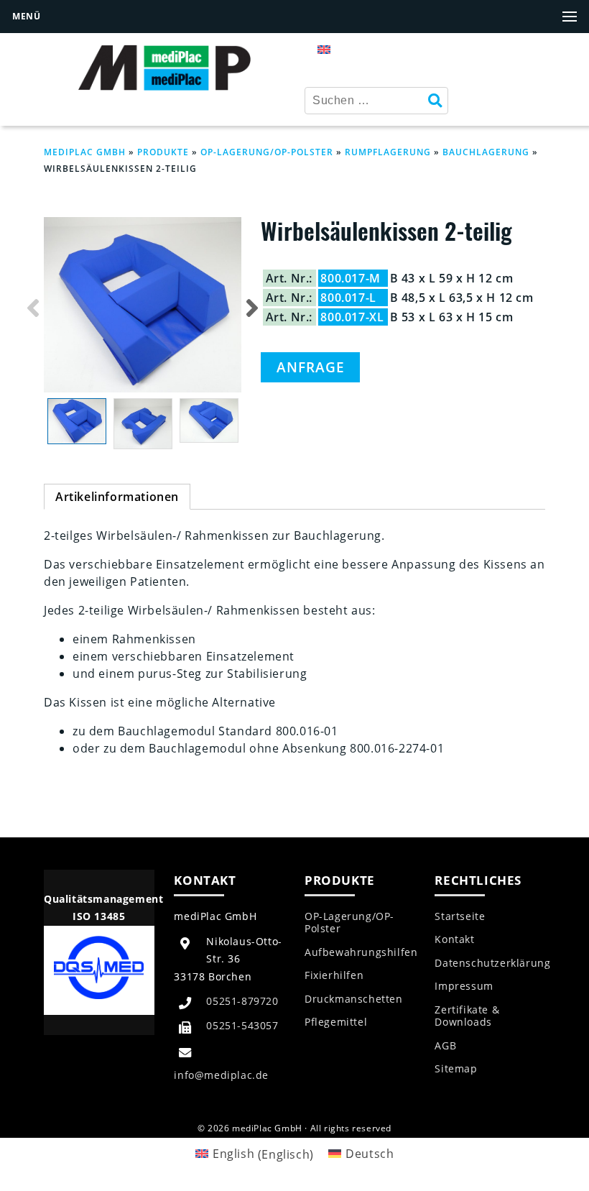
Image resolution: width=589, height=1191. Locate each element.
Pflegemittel (336, 1022)
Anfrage (311, 367)
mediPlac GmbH (85, 152)
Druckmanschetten (354, 999)
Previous (33, 307)
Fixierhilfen (334, 975)
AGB (445, 1045)
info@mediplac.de (221, 1075)
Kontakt (454, 939)
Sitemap (456, 1068)
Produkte (163, 152)
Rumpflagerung (388, 152)
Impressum (464, 986)
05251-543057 (242, 1025)
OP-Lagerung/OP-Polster (266, 152)
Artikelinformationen (117, 497)
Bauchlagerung (485, 152)
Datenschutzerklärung (492, 963)
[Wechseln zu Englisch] (324, 48)
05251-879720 (242, 1001)
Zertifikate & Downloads (467, 1016)
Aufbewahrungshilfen (361, 952)
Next (252, 307)
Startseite (460, 916)
